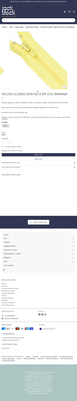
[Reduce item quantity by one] (3, 142)
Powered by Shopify (8, 360)
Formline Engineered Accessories (13, 338)
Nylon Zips (19, 27)
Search (4, 284)
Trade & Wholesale (8, 293)
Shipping (4, 150)
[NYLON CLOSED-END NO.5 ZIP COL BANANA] (14, 194)
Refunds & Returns (8, 298)
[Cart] (69, 12)
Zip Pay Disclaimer (8, 305)
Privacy (4, 296)
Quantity (5, 139)
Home (4, 27)
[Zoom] (64, 86)
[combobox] (38, 20)
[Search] (73, 20)
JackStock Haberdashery (10, 340)
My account (5, 348)
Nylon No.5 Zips (32, 27)
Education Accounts (8, 291)
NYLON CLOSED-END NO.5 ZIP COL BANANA (58, 27)
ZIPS (11, 27)
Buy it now (38, 159)
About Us (5, 286)
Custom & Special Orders (10, 288)
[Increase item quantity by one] (10, 142)
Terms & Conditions (8, 303)
